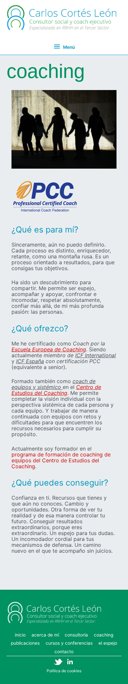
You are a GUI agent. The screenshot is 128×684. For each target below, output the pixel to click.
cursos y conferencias (69, 643)
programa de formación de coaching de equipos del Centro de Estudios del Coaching (61, 460)
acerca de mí (45, 635)
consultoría (76, 635)
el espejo (107, 643)
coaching (103, 635)
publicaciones (25, 643)
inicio (20, 635)
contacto (64, 651)
